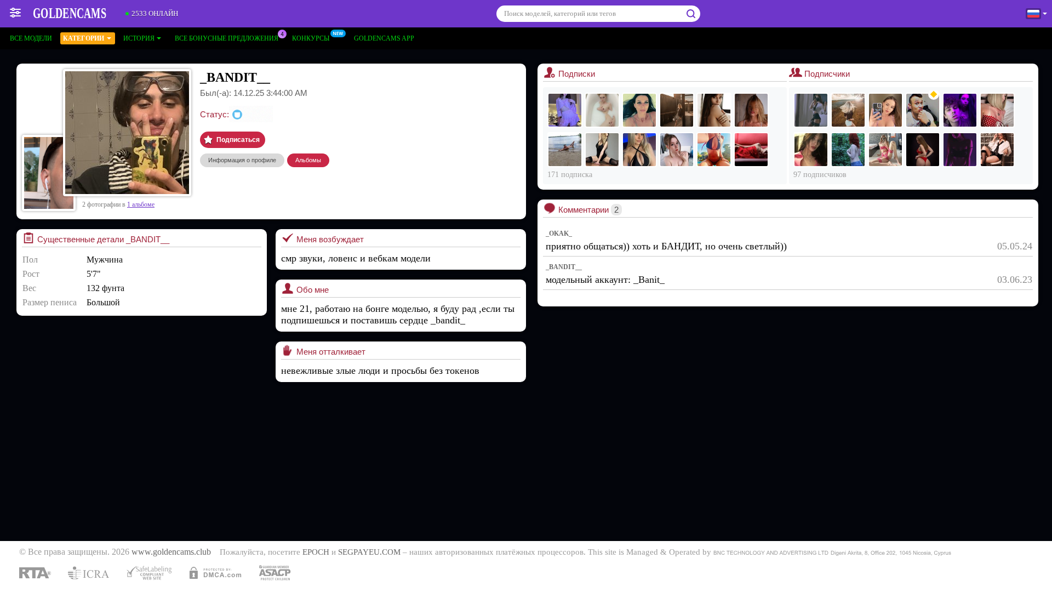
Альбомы (308, 160)
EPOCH (315, 552)
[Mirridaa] (810, 149)
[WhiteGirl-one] (751, 149)
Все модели (31, 38)
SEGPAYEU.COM (369, 552)
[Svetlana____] (676, 110)
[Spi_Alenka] (564, 110)
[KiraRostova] (602, 110)
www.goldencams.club (171, 552)
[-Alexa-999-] (885, 110)
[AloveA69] (997, 110)
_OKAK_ (559, 233)
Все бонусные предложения (226, 38)
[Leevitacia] (885, 149)
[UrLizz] (997, 149)
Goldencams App (384, 38)
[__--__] (713, 149)
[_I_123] (602, 149)
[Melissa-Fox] (959, 149)
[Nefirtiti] (639, 110)
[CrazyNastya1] (564, 149)
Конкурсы (310, 38)
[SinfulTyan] (810, 110)
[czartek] (922, 110)
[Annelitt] (676, 149)
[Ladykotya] (751, 110)
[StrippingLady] (922, 149)
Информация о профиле (242, 160)
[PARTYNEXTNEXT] (959, 110)
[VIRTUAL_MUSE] (713, 110)
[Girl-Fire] (848, 149)
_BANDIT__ (564, 267)
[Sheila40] (848, 110)
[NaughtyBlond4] (639, 149)
